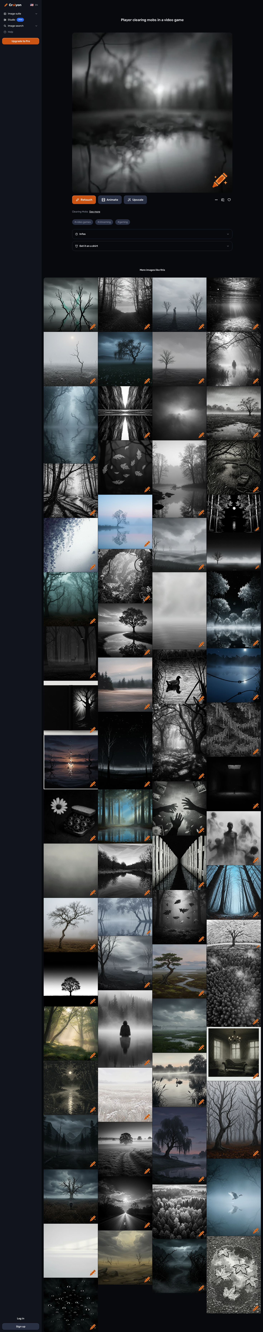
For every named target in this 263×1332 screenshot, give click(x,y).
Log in (20, 1318)
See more (94, 211)
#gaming (123, 222)
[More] (216, 200)
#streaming (104, 222)
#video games (82, 222)
